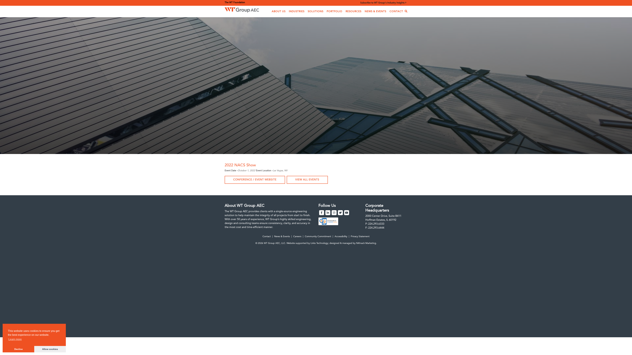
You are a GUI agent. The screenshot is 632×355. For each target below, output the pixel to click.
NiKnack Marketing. (366, 243)
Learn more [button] (15, 339)
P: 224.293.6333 (374, 224)
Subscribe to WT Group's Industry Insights (382, 3)
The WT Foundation (235, 2)
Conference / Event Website (254, 179)
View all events (307, 179)
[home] (242, 9)
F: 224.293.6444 (374, 228)
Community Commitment (318, 236)
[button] (278, 11)
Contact (396, 11)
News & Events (375, 11)
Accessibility (341, 236)
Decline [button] (18, 349)
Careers (297, 236)
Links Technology (319, 243)
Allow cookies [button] (50, 349)
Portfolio (334, 11)
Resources (353, 11)
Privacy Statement (360, 236)
